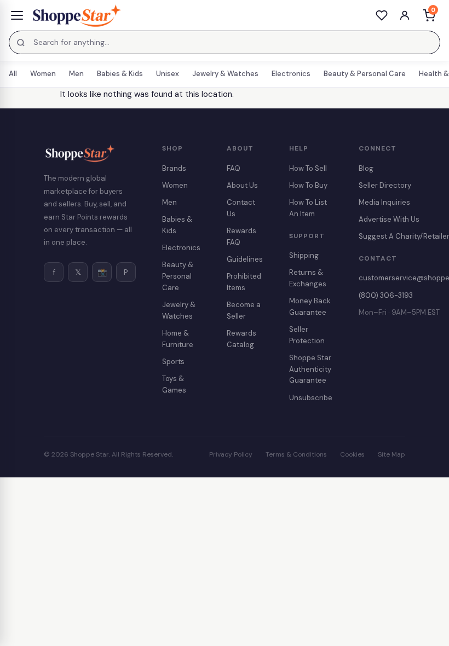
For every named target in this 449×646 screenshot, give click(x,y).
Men (76, 73)
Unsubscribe (310, 397)
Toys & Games (174, 384)
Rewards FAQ (241, 236)
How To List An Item (308, 208)
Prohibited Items (244, 282)
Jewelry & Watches (225, 73)
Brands (174, 168)
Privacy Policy (230, 454)
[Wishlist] (381, 15)
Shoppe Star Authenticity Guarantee (310, 369)
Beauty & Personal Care (365, 73)
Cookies (352, 454)
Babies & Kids (120, 73)
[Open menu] (17, 15)
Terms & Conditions (296, 454)
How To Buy (308, 185)
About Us (242, 185)
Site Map (391, 454)
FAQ (233, 168)
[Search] (20, 42)
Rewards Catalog (241, 338)
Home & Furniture (177, 338)
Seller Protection (307, 335)
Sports (173, 361)
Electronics (291, 73)
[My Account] (404, 15)
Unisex (167, 73)
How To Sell (308, 168)
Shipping (304, 255)
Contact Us (241, 208)
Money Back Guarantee (310, 306)
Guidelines (245, 259)
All (13, 73)
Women (43, 73)
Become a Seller (244, 310)
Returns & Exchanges (307, 278)
